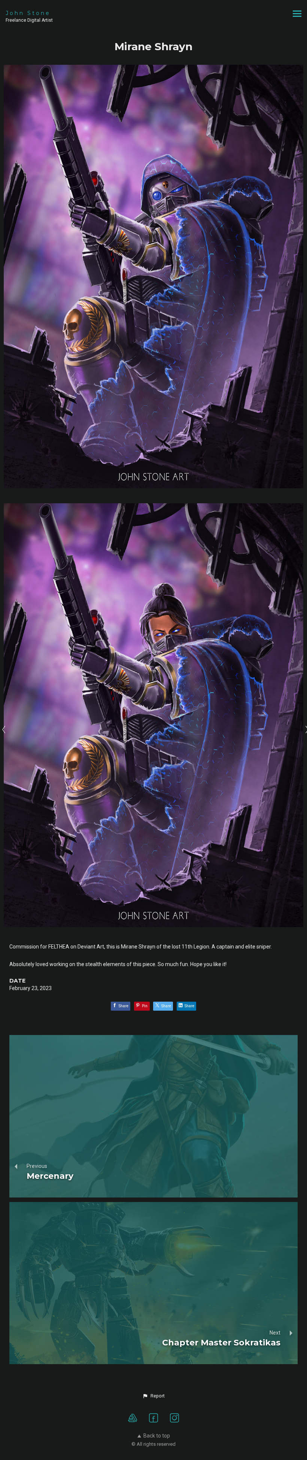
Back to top (156, 1436)
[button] (153, 1396)
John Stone (28, 13)
